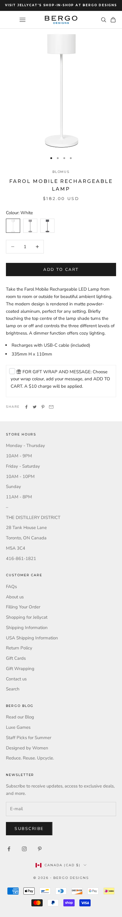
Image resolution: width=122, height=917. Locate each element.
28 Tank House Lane (26, 527)
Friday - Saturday (23, 466)
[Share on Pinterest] (43, 407)
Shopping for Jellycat (26, 617)
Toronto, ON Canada (26, 538)
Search (13, 689)
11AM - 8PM (19, 497)
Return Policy (19, 648)
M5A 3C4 (15, 548)
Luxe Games (18, 727)
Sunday (13, 486)
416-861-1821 (21, 558)
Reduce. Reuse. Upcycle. (30, 758)
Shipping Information (27, 628)
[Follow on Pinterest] (40, 849)
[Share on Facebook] (26, 407)
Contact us (16, 679)
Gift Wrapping (20, 669)
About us (15, 597)
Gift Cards (16, 658)
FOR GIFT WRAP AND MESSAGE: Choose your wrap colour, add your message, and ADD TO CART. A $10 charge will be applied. (60, 379)
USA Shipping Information (32, 638)
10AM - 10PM (20, 476)
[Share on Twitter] (34, 407)
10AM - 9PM (19, 456)
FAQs (11, 587)
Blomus (61, 172)
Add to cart (61, 269)
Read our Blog (20, 717)
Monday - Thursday (25, 445)
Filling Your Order (23, 607)
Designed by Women (27, 748)
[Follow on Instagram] (24, 849)
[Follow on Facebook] (9, 849)
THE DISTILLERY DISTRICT (33, 517)
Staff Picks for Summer (28, 738)
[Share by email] (51, 407)
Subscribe (29, 828)
